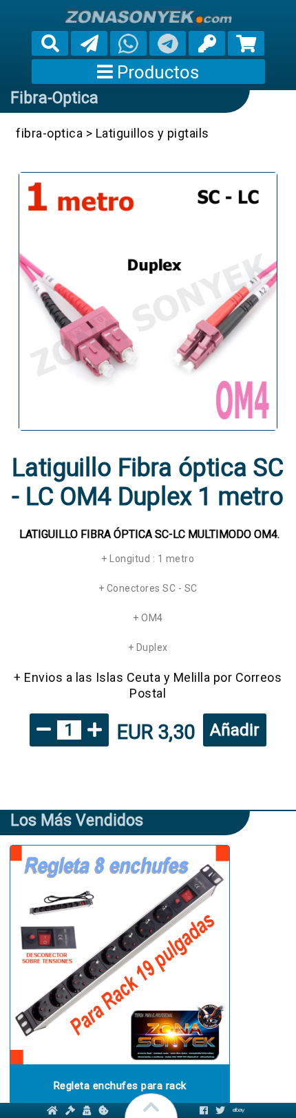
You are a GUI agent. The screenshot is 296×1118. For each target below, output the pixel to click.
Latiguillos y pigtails (152, 133)
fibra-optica (54, 98)
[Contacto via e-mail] (89, 43)
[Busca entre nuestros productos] (50, 43)
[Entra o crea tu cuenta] (207, 43)
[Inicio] (148, 16)
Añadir (235, 730)
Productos (156, 72)
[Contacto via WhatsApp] (128, 43)
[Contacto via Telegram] (167, 43)
